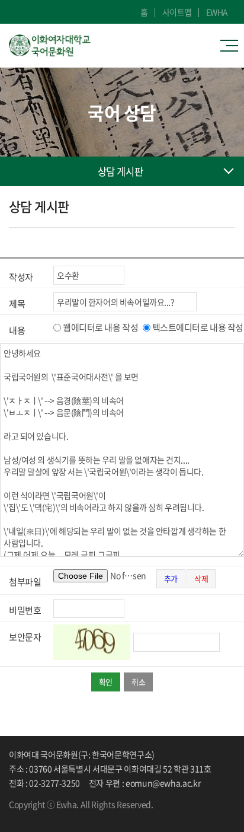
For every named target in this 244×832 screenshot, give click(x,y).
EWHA (217, 12)
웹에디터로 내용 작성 (100, 327)
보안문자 (25, 636)
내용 (17, 330)
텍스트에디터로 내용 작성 (197, 327)
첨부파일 (25, 581)
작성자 (21, 276)
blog (47, 815)
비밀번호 (25, 610)
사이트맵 (177, 12)
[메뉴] (232, 46)
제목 (17, 303)
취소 (138, 681)
